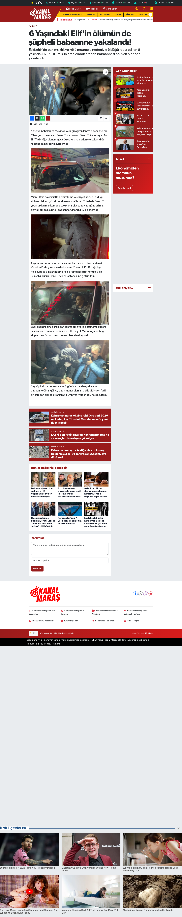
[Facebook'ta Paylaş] (32, 118)
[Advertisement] (133, 238)
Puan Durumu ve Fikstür (42, 621)
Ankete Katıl (124, 188)
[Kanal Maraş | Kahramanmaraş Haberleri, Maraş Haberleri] (40, 14)
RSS (35, 633)
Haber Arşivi (133, 621)
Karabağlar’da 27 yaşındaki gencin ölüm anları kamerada (69, 521)
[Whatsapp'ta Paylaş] (42, 118)
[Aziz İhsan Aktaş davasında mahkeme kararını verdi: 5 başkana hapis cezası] (96, 479)
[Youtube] (150, 593)
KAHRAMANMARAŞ (72, 15)
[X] (140, 593)
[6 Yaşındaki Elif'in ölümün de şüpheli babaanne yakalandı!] (70, 91)
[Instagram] (145, 593)
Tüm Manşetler (71, 621)
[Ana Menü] (150, 9)
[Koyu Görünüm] (136, 9)
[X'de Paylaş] (37, 118)
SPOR (118, 15)
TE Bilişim (149, 633)
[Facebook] (135, 593)
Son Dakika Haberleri (104, 621)
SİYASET (130, 15)
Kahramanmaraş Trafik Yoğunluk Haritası (135, 612)
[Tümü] (149, 159)
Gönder (37, 568)
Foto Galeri (75, 9)
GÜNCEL (91, 15)
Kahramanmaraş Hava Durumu (72, 612)
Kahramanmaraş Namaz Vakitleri (105, 612)
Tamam (56, 644)
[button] (150, 15)
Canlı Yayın (111, 9)
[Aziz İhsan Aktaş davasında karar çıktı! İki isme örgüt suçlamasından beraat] (70, 479)
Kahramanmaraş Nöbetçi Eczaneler (42, 612)
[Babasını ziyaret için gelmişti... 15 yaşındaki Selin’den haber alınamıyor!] (43, 479)
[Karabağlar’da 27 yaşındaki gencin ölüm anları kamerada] (70, 509)
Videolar (93, 9)
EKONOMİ (105, 15)
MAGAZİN (144, 15)
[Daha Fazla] (48, 118)
